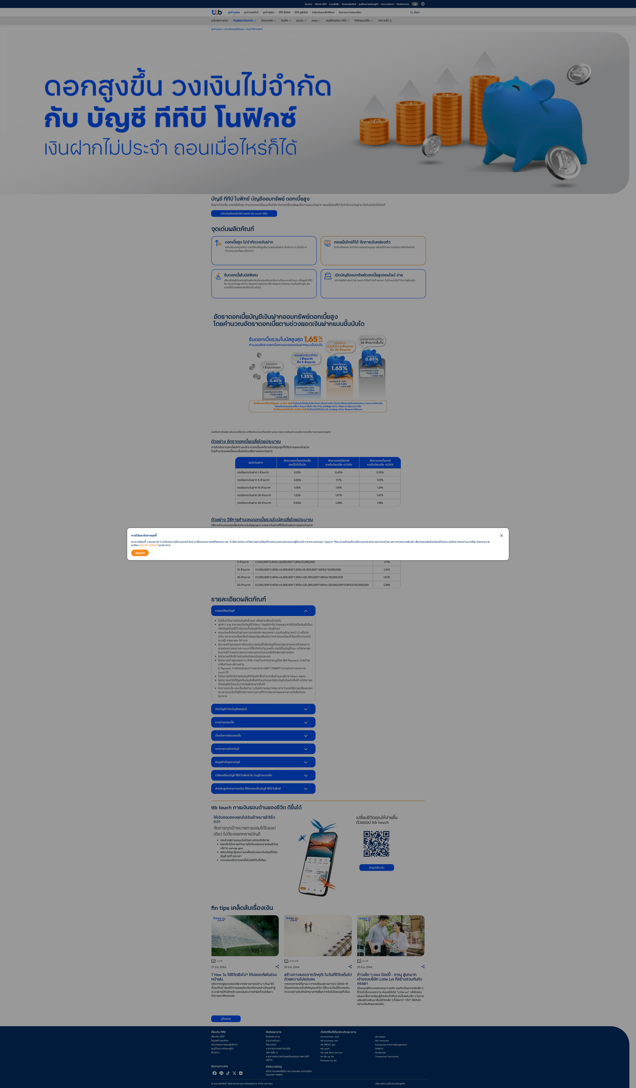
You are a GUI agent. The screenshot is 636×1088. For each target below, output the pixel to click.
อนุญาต (140, 553)
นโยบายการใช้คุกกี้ (148, 545)
